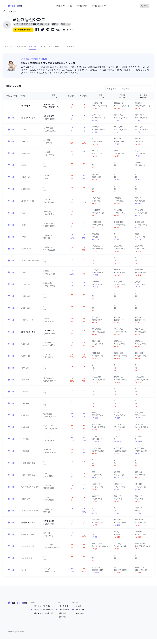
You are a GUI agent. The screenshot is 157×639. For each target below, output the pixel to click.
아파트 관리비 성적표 (42, 606)
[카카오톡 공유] (47, 30)
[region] (78, 334)
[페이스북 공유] (37, 30)
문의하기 (62, 617)
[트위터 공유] (42, 30)
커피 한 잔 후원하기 (25, 30)
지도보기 (69, 30)
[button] (144, 6)
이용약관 (62, 613)
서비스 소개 (63, 606)
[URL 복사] (58, 30)
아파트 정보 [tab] (7, 46)
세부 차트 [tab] (70, 46)
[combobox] (113, 87)
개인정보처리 (64, 609)
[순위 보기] (9, 117)
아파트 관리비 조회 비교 (43, 609)
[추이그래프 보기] (13, 117)
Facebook (80, 609)
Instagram (80, 613)
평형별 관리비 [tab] (20, 46)
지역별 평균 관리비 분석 (43, 613)
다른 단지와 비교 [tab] (45, 46)
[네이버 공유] (53, 30)
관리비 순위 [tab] (59, 46)
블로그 (78, 606)
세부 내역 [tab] (32, 46)
